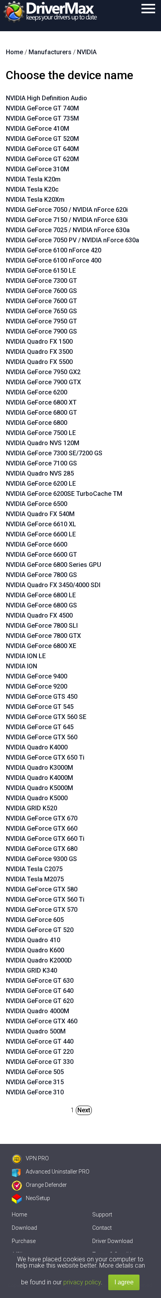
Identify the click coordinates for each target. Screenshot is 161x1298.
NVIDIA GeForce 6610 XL (41, 524)
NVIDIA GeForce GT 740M (42, 108)
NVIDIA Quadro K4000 (37, 747)
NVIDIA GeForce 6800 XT (41, 402)
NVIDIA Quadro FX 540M (40, 514)
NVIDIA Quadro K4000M (39, 777)
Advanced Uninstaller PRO (57, 1171)
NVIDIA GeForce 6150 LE (41, 270)
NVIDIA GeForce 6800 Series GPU (53, 564)
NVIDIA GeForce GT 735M (42, 118)
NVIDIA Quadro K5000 (37, 798)
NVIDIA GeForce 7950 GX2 (43, 372)
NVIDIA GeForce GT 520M (42, 138)
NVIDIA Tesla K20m (33, 179)
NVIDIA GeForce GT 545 (39, 706)
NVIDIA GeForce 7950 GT (41, 321)
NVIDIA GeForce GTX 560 (41, 737)
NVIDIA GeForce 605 (35, 919)
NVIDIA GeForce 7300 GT (41, 280)
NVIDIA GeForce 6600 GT (41, 554)
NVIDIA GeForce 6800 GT (41, 412)
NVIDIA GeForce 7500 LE (41, 433)
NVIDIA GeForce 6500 (36, 504)
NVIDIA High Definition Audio (46, 98)
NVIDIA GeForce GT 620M (42, 159)
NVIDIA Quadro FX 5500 (39, 362)
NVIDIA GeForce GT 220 (39, 1051)
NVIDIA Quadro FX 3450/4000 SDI (53, 585)
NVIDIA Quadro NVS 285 (40, 473)
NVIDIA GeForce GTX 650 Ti (45, 757)
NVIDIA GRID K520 (31, 808)
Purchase (24, 1241)
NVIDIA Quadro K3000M (39, 767)
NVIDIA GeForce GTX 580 (41, 889)
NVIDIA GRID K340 (31, 970)
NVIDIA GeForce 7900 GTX (43, 382)
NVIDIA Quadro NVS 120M (42, 443)
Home (19, 1214)
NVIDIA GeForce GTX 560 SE (46, 717)
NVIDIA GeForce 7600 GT (41, 301)
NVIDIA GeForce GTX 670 (41, 818)
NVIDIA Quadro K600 (35, 950)
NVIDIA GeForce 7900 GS (41, 331)
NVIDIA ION (21, 666)
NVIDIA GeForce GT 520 (39, 930)
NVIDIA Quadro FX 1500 (39, 341)
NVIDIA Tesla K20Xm (35, 199)
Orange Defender (46, 1185)
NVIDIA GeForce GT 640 (39, 990)
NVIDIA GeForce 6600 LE (41, 534)
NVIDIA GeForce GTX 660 (41, 828)
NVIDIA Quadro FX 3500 (39, 351)
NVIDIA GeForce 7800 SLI (42, 625)
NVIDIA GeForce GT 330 (39, 1061)
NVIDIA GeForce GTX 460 (41, 1021)
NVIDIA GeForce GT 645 (39, 727)
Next (83, 1110)
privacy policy (82, 1282)
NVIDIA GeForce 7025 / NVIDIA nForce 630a (68, 230)
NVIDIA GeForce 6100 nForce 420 (53, 250)
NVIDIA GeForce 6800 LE (41, 595)
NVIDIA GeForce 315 (35, 1082)
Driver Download (112, 1241)
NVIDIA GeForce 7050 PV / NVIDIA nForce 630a (72, 240)
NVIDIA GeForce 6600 (36, 544)
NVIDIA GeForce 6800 (36, 422)
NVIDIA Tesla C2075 (34, 869)
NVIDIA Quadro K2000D (39, 960)
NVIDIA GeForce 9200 (36, 686)
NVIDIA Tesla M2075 (35, 879)
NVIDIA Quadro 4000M (37, 1011)
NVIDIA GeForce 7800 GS (41, 575)
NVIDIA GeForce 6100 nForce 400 (53, 260)
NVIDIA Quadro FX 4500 (39, 615)
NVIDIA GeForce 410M (37, 128)
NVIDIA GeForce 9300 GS (41, 859)
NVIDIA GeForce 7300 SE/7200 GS (54, 453)
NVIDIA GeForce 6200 (36, 392)
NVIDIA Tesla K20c (32, 189)
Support (102, 1214)
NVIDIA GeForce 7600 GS (41, 291)
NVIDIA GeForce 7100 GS (41, 463)
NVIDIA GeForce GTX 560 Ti (45, 899)
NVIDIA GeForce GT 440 (39, 1041)
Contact (102, 1228)
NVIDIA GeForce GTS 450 (41, 696)
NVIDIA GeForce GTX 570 (41, 909)
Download (24, 1228)
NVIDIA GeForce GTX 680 (41, 848)
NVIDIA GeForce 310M (37, 169)
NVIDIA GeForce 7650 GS (41, 311)
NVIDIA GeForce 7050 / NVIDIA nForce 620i (67, 209)
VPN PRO (37, 1158)
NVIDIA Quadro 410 (33, 940)
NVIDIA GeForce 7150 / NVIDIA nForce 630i (67, 220)
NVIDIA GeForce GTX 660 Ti (45, 838)
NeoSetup (38, 1198)
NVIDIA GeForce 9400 (36, 676)
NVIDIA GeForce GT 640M (42, 149)
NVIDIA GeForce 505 (35, 1072)
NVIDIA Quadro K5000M (39, 788)
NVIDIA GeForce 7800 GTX (43, 635)
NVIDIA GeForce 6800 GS (41, 605)
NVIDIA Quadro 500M (36, 1031)
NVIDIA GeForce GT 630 (39, 980)
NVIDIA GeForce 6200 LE (41, 483)
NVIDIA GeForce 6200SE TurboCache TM (64, 493)
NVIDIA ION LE (26, 656)
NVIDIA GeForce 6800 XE (41, 646)
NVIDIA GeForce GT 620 (39, 1001)
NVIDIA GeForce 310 (35, 1092)
